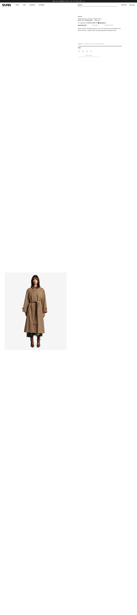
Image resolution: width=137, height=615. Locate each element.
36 (79, 52)
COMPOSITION (108, 25)
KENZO (80, 16)
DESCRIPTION (82, 25)
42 (91, 52)
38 (83, 52)
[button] (97, 5)
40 (87, 52)
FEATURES (95, 25)
